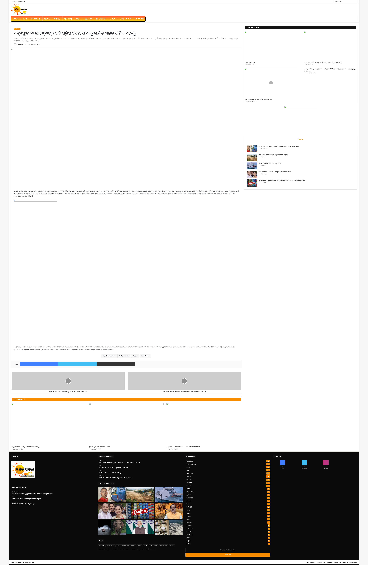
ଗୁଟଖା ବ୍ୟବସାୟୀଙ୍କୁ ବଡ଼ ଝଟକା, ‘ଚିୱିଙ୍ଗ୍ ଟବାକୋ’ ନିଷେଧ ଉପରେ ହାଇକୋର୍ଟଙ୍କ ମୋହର (282, 180)
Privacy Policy (321, 562)
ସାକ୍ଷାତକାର (190, 534)
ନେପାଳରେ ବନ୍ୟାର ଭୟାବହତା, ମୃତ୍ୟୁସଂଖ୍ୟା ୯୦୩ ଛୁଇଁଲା (273, 155)
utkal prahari (134, 549)
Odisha (172, 545)
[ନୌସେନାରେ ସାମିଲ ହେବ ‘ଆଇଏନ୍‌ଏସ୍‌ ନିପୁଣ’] (252, 166)
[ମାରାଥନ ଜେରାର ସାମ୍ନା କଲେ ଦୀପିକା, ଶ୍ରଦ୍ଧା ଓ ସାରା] (271, 83)
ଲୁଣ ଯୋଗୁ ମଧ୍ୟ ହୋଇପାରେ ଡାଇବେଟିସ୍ (99, 447)
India (155, 545)
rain (115, 549)
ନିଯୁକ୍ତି (189, 541)
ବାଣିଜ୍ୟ (189, 485)
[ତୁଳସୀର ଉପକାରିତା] (271, 46)
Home (307, 562)
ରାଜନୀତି (189, 476)
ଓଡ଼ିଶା (188, 467)
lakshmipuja (124, 356)
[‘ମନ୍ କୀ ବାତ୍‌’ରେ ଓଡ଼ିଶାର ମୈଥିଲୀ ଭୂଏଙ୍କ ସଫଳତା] (140, 527)
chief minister (125, 545)
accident (101, 545)
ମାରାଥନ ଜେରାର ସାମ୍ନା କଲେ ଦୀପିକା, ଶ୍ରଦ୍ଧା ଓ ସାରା (258, 99)
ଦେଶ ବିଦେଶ (190, 473)
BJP (118, 545)
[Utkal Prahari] (19, 9)
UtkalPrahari (143, 549)
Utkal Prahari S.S (21, 44)
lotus (135, 356)
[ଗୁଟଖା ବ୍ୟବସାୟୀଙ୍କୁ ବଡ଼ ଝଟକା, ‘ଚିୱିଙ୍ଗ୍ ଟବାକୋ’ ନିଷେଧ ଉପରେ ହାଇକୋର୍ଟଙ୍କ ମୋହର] (252, 183)
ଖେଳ (188, 504)
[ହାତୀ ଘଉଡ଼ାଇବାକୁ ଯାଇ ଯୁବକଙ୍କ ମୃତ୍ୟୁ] (112, 527)
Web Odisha (353, 562)
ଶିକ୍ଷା (188, 510)
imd (151, 545)
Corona (133, 545)
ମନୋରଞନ (189, 531)
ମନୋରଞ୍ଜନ (190, 498)
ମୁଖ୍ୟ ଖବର (190, 461)
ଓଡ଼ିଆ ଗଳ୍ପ (190, 528)
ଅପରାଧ (189, 488)
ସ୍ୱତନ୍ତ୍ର (189, 479)
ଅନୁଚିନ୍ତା (189, 522)
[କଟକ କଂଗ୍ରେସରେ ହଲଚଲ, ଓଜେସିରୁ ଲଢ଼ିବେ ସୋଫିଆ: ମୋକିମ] (252, 174)
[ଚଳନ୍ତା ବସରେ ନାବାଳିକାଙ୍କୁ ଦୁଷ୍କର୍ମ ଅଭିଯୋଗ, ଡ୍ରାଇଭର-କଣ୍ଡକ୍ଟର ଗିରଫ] (252, 148)
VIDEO (189, 544)
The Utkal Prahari (123, 549)
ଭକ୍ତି (188, 519)
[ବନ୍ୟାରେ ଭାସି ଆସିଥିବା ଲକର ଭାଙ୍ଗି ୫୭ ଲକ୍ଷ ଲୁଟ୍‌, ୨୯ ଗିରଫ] (169, 527)
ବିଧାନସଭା (189, 525)
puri (110, 549)
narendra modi (163, 545)
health (145, 545)
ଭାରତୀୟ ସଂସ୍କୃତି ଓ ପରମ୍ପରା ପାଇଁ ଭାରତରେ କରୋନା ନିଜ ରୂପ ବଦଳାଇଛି (322, 62)
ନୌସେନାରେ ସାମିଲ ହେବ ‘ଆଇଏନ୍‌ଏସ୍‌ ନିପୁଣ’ (270, 163)
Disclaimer (330, 562)
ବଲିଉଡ (189, 516)
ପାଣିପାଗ (189, 501)
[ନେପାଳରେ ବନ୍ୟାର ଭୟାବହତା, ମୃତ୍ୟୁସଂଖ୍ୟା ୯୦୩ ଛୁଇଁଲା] (252, 157)
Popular (300, 139)
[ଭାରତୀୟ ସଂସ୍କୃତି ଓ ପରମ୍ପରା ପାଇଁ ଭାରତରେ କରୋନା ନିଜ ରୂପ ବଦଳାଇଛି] (330, 46)
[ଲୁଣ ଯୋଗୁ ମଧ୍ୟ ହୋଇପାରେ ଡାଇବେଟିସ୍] (126, 424)
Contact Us (337, 562)
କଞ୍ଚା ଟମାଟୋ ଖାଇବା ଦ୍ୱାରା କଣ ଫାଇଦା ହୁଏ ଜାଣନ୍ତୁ (25, 447)
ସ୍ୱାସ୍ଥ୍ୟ (189, 482)
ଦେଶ (188, 470)
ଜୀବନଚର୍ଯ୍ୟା (17, 28)
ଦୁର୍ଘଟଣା (189, 495)
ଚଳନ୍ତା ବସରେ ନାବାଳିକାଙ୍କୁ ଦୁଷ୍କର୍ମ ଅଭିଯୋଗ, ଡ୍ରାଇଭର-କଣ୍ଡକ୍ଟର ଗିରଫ (279, 146)
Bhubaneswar (110, 545)
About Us (313, 562)
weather (152, 549)
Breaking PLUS (191, 464)
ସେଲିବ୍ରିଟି (189, 507)
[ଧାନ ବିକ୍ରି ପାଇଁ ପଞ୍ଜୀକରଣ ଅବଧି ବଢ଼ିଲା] (169, 511)
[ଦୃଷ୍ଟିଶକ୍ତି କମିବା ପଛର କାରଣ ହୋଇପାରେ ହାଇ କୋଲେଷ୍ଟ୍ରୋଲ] (203, 424)
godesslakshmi (109, 356)
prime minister (103, 549)
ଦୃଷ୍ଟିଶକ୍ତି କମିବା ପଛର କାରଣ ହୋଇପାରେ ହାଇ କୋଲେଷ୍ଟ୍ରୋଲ (183, 447)
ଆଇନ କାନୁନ (190, 492)
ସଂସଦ (188, 537)
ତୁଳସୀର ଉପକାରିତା (250, 62)
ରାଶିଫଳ (189, 513)
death (139, 545)
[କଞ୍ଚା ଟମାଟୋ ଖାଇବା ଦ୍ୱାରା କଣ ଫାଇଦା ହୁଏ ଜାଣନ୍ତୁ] (49, 424)
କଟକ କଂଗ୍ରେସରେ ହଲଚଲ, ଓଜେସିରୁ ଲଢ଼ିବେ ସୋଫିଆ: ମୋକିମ (275, 172)
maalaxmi (145, 356)
